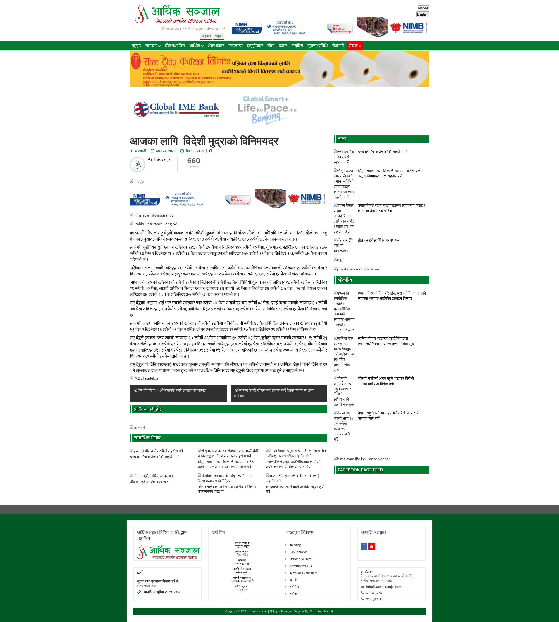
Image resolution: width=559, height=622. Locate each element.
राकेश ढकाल (242, 564)
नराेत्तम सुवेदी (242, 572)
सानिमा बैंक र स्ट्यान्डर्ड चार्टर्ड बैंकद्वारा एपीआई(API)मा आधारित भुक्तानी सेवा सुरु (386, 341)
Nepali (219, 35)
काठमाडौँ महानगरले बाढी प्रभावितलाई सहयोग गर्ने (296, 489)
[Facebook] (364, 546)
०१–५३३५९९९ (374, 599)
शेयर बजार (216, 46)
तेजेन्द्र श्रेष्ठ (242, 590)
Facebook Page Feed (360, 470)
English (206, 35)
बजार (283, 46)
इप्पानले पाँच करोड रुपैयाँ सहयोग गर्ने (154, 457)
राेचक (353, 46)
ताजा (342, 139)
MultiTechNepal (321, 611)
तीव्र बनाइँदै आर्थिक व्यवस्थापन (150, 482)
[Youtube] (372, 546)
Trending (295, 545)
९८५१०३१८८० (374, 593)
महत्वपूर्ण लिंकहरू (299, 533)
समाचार (151, 46)
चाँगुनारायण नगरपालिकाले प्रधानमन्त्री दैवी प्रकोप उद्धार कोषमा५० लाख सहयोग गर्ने (226, 464)
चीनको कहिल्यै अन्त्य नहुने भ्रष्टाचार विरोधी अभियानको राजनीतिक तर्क (386, 381)
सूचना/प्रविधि (317, 46)
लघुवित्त (297, 46)
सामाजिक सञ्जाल (373, 533)
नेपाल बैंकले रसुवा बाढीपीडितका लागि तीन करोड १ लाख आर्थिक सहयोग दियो (294, 464)
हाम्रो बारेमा (295, 594)
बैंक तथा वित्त (175, 46)
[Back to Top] (549, 612)
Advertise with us (301, 566)
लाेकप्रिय (345, 280)
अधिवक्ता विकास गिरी (242, 581)
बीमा (270, 46)
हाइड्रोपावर (255, 46)
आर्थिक (194, 46)
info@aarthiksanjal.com (384, 587)
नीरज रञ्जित (242, 555)
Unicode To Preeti (301, 559)
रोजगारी (338, 46)
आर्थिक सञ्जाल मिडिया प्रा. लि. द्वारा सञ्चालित (162, 536)
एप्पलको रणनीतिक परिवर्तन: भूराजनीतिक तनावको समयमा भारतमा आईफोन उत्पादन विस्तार (392, 296)
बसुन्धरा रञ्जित (242, 546)
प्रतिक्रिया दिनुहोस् (148, 409)
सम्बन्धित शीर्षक (147, 438)
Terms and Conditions (303, 573)
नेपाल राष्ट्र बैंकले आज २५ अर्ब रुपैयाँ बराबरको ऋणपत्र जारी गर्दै (388, 416)
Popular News (298, 552)
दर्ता (140, 573)
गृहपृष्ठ (136, 46)
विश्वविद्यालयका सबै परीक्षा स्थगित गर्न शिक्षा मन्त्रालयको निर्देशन (227, 489)
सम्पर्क (293, 580)
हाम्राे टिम (218, 533)
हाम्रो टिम (294, 587)
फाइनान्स (235, 46)
